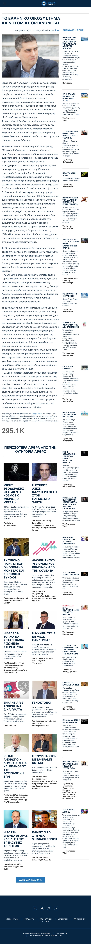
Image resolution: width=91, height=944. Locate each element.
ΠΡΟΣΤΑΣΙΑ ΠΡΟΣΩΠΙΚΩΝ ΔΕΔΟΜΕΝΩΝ (46, 936)
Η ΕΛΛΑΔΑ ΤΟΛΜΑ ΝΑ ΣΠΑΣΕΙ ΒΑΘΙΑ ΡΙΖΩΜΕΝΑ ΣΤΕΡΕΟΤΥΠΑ (14, 640)
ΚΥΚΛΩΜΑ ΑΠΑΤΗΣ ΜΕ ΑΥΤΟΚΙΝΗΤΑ (71, 721)
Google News (37, 414)
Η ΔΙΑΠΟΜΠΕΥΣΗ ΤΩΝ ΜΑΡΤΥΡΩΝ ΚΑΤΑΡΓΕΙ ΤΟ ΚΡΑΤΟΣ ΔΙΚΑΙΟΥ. (70, 201)
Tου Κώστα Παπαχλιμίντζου (69, 670)
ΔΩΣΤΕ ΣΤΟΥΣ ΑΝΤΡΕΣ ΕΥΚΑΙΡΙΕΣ (70, 574)
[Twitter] (58, 30)
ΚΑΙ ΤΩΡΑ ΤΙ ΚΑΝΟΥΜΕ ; (67, 367)
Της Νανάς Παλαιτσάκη (67, 161)
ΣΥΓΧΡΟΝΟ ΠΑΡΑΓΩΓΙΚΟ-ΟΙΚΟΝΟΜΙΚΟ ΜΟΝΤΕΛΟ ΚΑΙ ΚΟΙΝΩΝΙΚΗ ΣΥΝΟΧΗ (14, 569)
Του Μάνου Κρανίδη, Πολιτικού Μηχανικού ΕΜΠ (13, 866)
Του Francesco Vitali (68, 119)
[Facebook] (55, 30)
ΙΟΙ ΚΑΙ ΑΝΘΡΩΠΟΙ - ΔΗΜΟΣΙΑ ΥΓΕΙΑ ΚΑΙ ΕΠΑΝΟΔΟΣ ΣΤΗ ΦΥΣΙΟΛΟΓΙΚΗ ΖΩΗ (15, 766)
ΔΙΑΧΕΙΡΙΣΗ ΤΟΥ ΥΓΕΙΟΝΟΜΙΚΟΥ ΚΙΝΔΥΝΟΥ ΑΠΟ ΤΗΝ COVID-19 (43, 565)
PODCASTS (29, 919)
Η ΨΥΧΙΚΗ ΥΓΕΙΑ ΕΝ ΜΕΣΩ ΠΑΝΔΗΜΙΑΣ (43, 637)
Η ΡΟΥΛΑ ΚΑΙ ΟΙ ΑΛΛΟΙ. (69, 174)
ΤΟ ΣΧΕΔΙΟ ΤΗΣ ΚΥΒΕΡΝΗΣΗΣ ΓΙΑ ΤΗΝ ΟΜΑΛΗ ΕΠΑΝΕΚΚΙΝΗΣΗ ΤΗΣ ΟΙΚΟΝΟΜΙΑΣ (70, 649)
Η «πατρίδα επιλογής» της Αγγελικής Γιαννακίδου (69, 540)
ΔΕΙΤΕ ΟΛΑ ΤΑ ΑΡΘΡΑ (30, 880)
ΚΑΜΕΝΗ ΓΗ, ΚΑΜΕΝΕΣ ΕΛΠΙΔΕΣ (70, 684)
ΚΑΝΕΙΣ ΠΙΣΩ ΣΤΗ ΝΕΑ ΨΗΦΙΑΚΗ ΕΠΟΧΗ (44, 836)
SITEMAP (45, 921)
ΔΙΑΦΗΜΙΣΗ (63, 919)
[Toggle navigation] (4, 3)
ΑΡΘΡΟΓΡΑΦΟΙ (46, 919)
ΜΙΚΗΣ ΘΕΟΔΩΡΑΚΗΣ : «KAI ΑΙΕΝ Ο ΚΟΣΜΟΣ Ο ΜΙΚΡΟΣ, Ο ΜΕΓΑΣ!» (15, 494)
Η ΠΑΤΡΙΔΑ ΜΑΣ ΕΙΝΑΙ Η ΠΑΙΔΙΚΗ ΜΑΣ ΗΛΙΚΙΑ (69, 414)
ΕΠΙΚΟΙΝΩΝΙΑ (79, 919)
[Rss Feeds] (56, 908)
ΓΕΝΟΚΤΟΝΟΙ (41, 702)
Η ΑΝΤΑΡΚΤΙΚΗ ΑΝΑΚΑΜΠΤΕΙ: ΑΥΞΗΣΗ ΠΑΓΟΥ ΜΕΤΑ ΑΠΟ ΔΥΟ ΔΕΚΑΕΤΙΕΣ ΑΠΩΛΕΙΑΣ (69, 42)
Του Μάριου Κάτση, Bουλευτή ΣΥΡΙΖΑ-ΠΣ (41, 858)
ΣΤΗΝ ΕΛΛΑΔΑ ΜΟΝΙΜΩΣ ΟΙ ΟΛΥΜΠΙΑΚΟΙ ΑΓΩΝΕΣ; (68, 97)
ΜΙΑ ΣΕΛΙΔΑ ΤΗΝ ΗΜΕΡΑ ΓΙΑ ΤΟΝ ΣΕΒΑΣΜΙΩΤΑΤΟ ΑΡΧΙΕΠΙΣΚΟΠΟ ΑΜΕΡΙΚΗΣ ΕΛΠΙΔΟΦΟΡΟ (69, 503)
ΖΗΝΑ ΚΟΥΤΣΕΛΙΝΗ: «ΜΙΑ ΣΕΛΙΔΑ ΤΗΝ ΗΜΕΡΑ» (70, 610)
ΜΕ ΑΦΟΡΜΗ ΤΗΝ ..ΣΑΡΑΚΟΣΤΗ (70, 295)
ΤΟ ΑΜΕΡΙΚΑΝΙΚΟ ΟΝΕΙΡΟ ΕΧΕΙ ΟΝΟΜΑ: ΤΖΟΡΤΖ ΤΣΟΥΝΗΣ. (70, 134)
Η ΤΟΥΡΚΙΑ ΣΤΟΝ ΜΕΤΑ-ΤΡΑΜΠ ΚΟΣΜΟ (44, 759)
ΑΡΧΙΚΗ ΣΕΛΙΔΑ (12, 919)
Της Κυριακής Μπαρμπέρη (68, 354)
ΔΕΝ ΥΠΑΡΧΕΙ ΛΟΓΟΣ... (68, 811)
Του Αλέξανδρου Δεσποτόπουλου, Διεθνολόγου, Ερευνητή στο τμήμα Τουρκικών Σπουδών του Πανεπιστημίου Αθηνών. (44, 782)
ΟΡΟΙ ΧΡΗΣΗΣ (62, 933)
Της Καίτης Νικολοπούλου (10, 524)
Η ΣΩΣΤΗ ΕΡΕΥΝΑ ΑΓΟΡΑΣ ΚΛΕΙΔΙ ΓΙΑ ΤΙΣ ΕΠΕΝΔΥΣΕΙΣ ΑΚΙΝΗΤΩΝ (16, 839)
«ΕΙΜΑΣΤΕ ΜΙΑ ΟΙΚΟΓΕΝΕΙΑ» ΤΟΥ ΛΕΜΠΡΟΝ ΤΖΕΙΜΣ (70, 325)
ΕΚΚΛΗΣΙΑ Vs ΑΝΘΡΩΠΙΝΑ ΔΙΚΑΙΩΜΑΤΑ (13, 706)
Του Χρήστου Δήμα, (34, 30)
